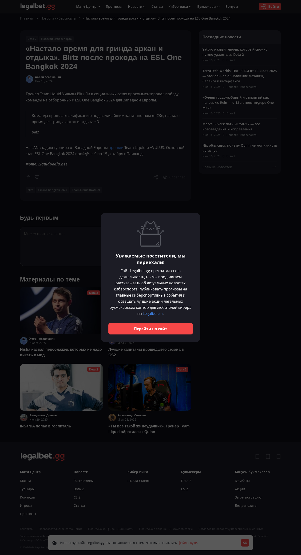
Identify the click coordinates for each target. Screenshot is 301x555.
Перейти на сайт (150, 328)
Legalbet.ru (153, 313)
